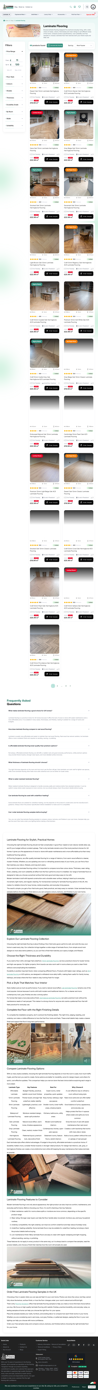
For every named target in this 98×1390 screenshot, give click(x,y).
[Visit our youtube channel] (74, 1345)
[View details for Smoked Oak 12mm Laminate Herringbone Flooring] (44, 181)
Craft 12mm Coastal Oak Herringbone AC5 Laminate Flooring (43, 321)
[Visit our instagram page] (89, 1345)
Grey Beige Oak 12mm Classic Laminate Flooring (78, 378)
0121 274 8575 (42, 1362)
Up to (7, 64)
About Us (6, 1347)
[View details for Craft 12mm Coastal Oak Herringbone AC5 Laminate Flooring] (44, 296)
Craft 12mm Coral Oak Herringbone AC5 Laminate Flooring (78, 550)
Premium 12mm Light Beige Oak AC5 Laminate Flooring (43, 492)
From (7, 60)
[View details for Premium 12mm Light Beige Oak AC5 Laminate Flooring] (44, 467)
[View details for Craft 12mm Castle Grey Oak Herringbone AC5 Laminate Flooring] (44, 353)
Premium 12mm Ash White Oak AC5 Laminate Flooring (76, 321)
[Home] (8, 7)
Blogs (21, 1349)
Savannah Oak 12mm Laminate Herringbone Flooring (75, 206)
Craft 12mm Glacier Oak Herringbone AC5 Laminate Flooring (77, 92)
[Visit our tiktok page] (69, 1345)
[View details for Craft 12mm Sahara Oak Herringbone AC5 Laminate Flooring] (78, 582)
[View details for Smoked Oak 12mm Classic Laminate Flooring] (44, 524)
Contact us (28, 7)
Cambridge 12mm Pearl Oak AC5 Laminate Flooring (75, 435)
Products (22, 1344)
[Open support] (87, 6)
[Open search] (71, 7)
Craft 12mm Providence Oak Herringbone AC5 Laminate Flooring (44, 664)
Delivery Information (44, 1344)
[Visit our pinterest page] (79, 1345)
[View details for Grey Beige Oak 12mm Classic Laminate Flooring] (78, 353)
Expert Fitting (42, 1349)
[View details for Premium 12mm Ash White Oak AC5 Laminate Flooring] (78, 296)
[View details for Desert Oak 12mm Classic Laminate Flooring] (78, 467)
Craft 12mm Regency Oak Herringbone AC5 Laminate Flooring (77, 264)
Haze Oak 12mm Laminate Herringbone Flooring (44, 149)
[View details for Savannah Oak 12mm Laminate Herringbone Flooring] (78, 181)
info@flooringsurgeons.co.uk (47, 1365)
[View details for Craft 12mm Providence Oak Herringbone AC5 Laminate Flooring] (44, 639)
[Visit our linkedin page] (94, 1345)
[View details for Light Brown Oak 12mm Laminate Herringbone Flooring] (44, 238)
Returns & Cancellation (59, 1344)
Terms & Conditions (44, 1347)
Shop (12, 20)
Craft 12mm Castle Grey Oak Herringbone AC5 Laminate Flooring (43, 378)
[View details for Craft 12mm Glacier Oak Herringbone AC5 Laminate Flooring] (78, 67)
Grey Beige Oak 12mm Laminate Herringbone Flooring (75, 149)
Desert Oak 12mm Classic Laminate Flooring (76, 492)
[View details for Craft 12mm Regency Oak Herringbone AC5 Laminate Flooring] (78, 238)
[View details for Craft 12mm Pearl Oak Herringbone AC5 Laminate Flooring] (44, 582)
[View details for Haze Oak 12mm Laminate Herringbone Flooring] (44, 124)
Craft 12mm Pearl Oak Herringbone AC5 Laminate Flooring (44, 607)
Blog (16, 7)
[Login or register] (93, 6)
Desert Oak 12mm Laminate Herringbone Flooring (44, 92)
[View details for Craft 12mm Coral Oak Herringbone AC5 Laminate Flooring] (78, 524)
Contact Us (23, 1347)
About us (21, 7)
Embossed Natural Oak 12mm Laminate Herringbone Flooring (44, 435)
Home (7, 20)
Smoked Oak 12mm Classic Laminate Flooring (43, 550)
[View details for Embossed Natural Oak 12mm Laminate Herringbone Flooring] (44, 410)
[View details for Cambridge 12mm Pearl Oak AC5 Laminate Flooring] (78, 410)
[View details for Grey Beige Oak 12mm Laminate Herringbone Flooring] (78, 124)
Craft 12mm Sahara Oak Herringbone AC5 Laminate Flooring (77, 607)
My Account (7, 1349)
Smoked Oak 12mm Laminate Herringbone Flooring (40, 206)
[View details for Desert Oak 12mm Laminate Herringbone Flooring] (44, 67)
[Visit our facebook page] (84, 1345)
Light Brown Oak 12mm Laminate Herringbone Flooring (41, 264)
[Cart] (74, 6)
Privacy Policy (57, 1347)
